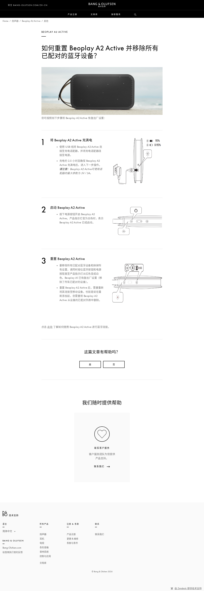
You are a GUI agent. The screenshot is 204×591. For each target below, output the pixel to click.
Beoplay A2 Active (31, 21)
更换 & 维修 (72, 538)
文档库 (94, 14)
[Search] (135, 15)
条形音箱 (44, 547)
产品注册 (72, 14)
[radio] (90, 364)
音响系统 (44, 551)
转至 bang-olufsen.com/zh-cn (27, 5)
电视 (42, 543)
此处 (50, 326)
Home (5, 21)
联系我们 (99, 534)
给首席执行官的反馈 (13, 552)
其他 (46, 21)
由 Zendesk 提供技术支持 (188, 588)
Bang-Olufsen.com (12, 547)
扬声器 (15, 21)
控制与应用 (45, 556)
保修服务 (116, 14)
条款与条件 (72, 543)
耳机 (42, 538)
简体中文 (8, 531)
